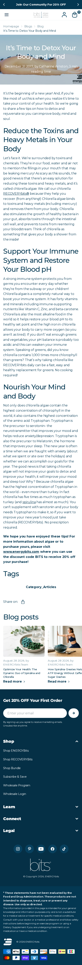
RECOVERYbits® (16, 194)
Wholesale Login (14, 794)
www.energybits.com (21, 552)
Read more (13, 681)
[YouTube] (41, 849)
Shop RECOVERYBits (17, 759)
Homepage (11, 26)
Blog (40, 26)
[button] (4, 4)
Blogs (28, 26)
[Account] (64, 15)
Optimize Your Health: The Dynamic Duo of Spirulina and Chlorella (21, 673)
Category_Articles (41, 587)
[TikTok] (64, 849)
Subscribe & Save (14, 776)
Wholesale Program (16, 785)
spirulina (29, 502)
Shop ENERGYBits (16, 750)
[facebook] (52, 849)
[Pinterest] (29, 849)
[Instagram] (18, 849)
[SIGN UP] (73, 713)
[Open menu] (6, 14)
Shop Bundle (12, 768)
